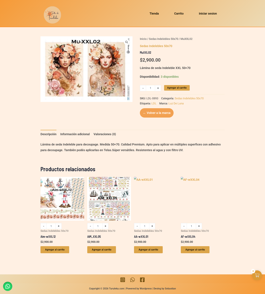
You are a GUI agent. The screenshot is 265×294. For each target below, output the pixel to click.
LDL (154, 103)
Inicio (143, 38)
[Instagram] (122, 279)
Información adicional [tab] (75, 134)
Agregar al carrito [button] (55, 249)
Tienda (154, 13)
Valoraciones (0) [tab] (105, 134)
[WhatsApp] (132, 279)
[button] (126, 42)
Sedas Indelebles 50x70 (163, 38)
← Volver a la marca (157, 113)
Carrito (179, 13)
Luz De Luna (176, 103)
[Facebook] (142, 279)
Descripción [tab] (48, 134)
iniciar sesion (208, 13)
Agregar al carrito (177, 87)
